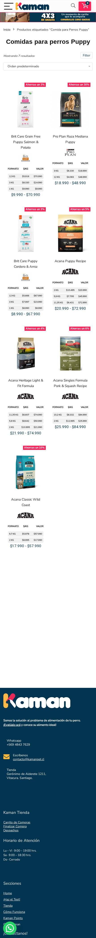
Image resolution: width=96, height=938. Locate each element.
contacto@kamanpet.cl (28, 759)
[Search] (73, 6)
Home (7, 893)
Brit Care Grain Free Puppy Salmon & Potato (25, 142)
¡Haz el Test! (11, 899)
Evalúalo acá (12, 725)
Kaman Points (13, 918)
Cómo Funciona (14, 912)
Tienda (8, 906)
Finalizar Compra (15, 826)
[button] (10, 928)
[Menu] (8, 6)
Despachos (11, 830)
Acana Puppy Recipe (70, 261)
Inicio (6, 30)
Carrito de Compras (16, 822)
